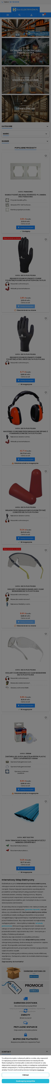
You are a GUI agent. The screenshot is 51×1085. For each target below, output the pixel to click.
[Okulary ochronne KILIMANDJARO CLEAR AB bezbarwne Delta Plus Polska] (7, 688)
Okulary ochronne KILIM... (20, 688)
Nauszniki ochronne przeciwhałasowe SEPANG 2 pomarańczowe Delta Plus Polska (25, 432)
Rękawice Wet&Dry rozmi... (21, 604)
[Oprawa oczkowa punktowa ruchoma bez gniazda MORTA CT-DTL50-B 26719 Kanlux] (7, 771)
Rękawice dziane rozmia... (21, 437)
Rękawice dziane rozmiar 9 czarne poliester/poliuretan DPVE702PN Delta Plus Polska (25, 280)
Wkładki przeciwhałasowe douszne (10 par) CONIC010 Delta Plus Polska (25, 511)
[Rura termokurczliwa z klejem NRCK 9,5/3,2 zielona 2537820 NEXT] (7, 846)
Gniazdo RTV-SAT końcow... (21, 205)
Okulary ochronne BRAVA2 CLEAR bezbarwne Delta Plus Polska (25, 674)
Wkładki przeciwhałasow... (21, 288)
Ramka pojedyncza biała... (21, 210)
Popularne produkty (25, 147)
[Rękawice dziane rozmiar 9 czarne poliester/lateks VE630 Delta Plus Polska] (7, 437)
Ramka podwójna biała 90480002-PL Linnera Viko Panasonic (25, 196)
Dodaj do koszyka (25, 227)
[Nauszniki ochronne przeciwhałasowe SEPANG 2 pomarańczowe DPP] (7, 284)
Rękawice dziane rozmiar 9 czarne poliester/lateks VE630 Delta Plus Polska (25, 358)
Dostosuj (40, 1070)
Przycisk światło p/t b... (19, 200)
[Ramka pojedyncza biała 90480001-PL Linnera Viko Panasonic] (7, 210)
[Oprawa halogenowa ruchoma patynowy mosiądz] (7, 762)
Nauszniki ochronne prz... (20, 284)
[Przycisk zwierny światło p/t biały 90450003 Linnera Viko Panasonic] (7, 200)
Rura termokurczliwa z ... (20, 846)
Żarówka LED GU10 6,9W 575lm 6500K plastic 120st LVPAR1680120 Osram (25, 757)
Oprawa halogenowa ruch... (21, 762)
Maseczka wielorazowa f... (21, 599)
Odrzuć (25, 1075)
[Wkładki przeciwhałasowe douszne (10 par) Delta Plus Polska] (7, 289)
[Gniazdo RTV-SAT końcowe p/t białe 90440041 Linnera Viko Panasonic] (7, 205)
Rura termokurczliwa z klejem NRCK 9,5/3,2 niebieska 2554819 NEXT (25, 841)
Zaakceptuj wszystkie (25, 1081)
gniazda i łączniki (32, 909)
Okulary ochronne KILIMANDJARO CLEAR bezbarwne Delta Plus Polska (25, 590)
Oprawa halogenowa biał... (21, 767)
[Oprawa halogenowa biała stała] (7, 767)
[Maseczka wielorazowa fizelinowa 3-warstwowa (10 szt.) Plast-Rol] (7, 599)
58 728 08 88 (14, 2)
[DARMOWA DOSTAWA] (25, 973)
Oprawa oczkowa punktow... (21, 772)
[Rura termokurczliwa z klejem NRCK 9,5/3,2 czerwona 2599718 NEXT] (7, 851)
